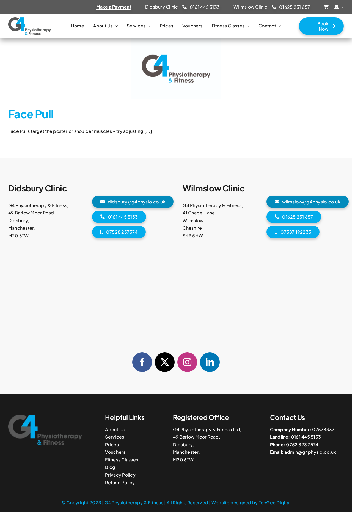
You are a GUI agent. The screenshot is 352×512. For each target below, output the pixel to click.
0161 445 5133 (306, 437)
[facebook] (142, 362)
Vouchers (115, 452)
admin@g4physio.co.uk (310, 452)
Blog (110, 467)
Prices (112, 444)
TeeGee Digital (275, 502)
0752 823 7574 (302, 444)
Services (114, 437)
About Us (115, 429)
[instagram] (187, 362)
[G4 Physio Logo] (29, 19)
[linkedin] (210, 362)
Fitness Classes (121, 460)
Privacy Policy (120, 475)
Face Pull (31, 114)
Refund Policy (120, 482)
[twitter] (165, 362)
